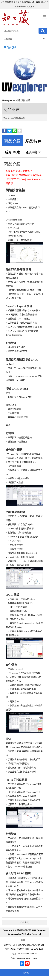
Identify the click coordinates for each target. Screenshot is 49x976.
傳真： (28, 949)
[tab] (12, 140)
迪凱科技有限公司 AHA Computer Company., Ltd (15, 18)
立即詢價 (24, 972)
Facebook (22, 963)
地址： (24, 940)
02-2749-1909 (17, 949)
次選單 (9, 39)
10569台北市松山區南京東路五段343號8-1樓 (24, 945)
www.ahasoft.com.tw (27, 953)
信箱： (14, 958)
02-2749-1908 (37, 949)
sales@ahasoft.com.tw (27, 958)
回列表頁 (24, 922)
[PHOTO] (24, 75)
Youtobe (27, 963)
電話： (8, 949)
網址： (15, 953)
